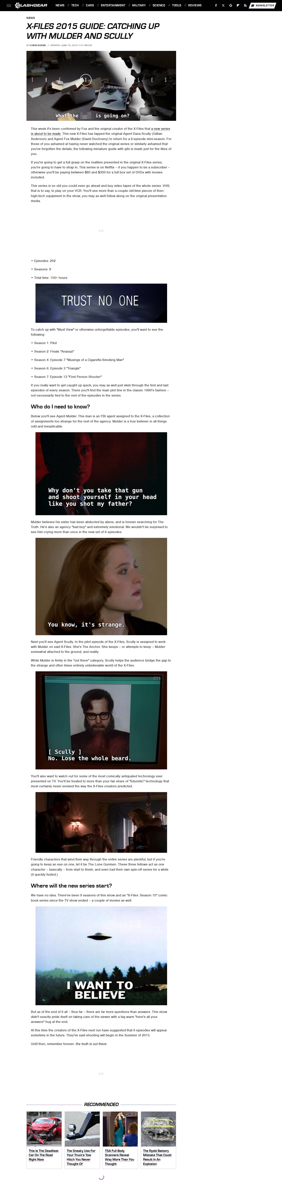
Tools (176, 5)
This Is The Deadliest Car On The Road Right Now (44, 1155)
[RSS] (245, 5)
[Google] (231, 5)
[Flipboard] (238, 5)
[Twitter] (223, 5)
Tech (75, 5)
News (60, 5)
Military (139, 5)
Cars (90, 5)
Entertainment (113, 5)
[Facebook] (216, 5)
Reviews (194, 5)
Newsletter (265, 5)
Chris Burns (38, 45)
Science (159, 5)
